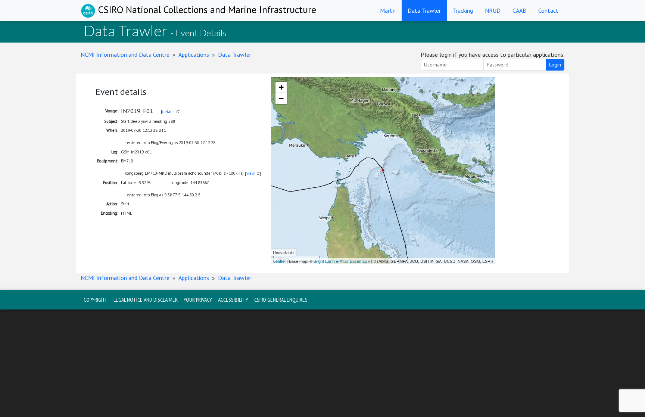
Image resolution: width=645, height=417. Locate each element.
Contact (548, 10)
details (168, 111)
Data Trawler (424, 10)
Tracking (463, 10)
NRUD (493, 10)
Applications (193, 54)
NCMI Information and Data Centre (125, 54)
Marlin (388, 10)
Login (555, 64)
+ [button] (281, 87)
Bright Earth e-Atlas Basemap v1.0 (345, 261)
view (250, 173)
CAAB (519, 10)
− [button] (281, 98)
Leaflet (279, 261)
